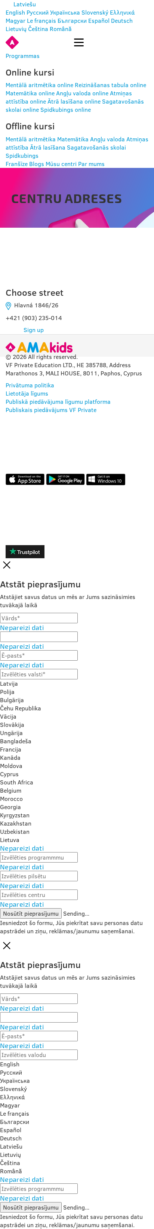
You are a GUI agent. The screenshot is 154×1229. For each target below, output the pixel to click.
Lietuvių (16, 29)
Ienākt (46, 42)
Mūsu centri (61, 164)
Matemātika (73, 139)
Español (99, 20)
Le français (41, 20)
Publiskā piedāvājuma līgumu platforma (58, 401)
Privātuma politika (30, 385)
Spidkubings (22, 155)
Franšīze (17, 164)
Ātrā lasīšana (47, 147)
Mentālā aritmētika (31, 139)
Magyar (15, 20)
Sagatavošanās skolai (96, 147)
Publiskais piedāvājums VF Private (51, 410)
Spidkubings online (65, 109)
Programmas (23, 56)
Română (61, 29)
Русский (38, 12)
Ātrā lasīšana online (74, 101)
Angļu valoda (107, 139)
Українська (65, 12)
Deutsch (122, 20)
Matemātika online (30, 93)
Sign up (34, 330)
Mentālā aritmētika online (39, 85)
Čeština (38, 29)
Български (72, 20)
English (15, 12)
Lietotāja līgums (27, 393)
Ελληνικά (122, 12)
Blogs (36, 164)
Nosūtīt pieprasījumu (31, 913)
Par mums (91, 164)
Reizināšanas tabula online (110, 85)
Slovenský (94, 12)
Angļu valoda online (82, 93)
